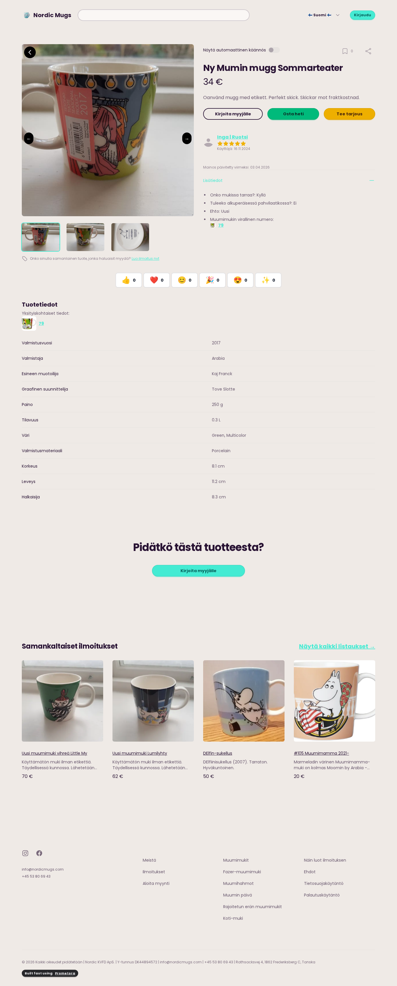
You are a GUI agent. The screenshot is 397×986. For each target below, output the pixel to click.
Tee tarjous (349, 114)
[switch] (274, 50)
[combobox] (164, 15)
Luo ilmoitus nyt (145, 258)
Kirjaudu (362, 14)
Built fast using (50, 973)
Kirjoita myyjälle (233, 114)
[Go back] (30, 52)
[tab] (41, 237)
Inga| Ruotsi (232, 137)
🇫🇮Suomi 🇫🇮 (319, 14)
